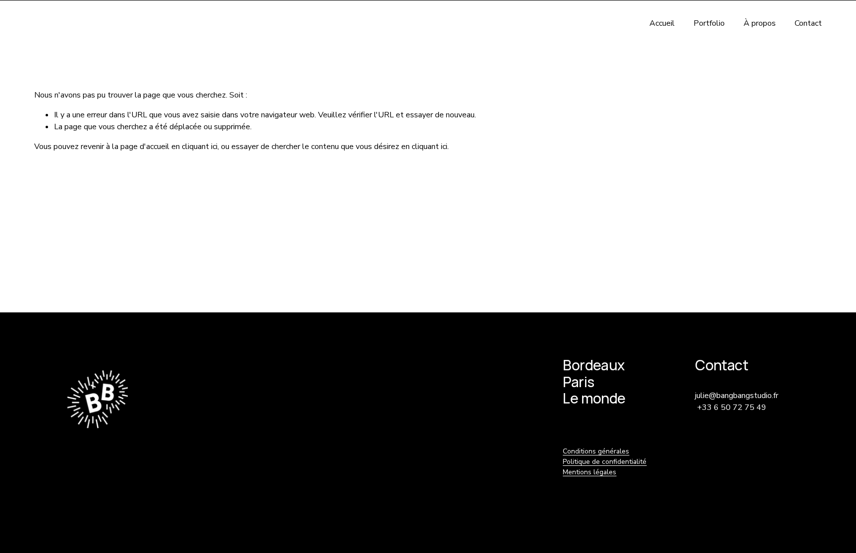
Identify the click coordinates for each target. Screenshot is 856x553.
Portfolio (709, 23)
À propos (760, 23)
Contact (808, 23)
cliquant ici (199, 146)
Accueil (662, 23)
